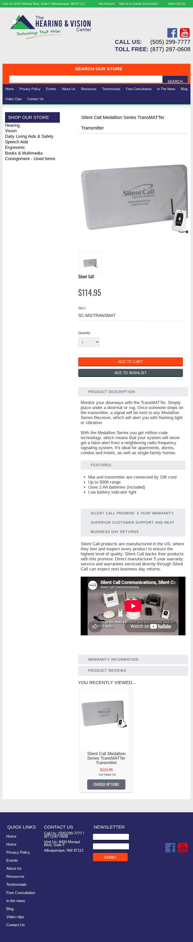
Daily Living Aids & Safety (29, 136)
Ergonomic (15, 147)
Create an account (145, 4)
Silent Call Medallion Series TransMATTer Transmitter (106, 758)
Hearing (12, 125)
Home (9, 89)
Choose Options (106, 784)
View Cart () (176, 4)
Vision (11, 130)
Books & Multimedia (23, 153)
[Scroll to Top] (183, 803)
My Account (106, 4)
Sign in (123, 4)
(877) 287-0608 (170, 49)
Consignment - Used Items (30, 158)
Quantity (84, 333)
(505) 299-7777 (170, 42)
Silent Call (86, 277)
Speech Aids (16, 142)
